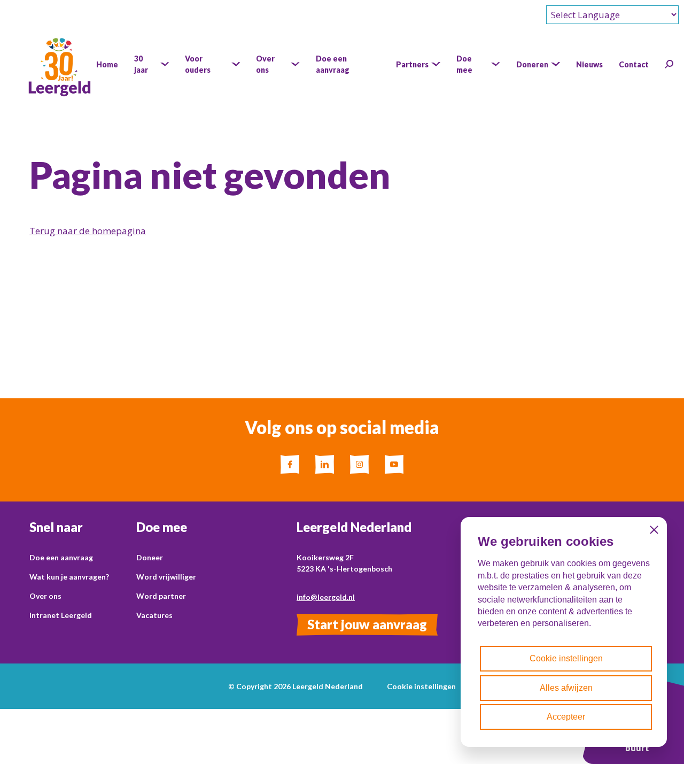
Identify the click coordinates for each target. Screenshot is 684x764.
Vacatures (154, 615)
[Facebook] (290, 464)
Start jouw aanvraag (367, 624)
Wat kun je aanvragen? (69, 576)
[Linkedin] (324, 464)
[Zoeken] (669, 64)
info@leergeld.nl (326, 596)
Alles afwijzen (566, 687)
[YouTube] (394, 464)
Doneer (149, 557)
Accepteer (566, 716)
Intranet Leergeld (60, 615)
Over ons (45, 595)
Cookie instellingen (421, 686)
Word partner (161, 595)
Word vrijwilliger (166, 576)
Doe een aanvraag (61, 557)
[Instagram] (359, 464)
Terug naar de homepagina (87, 231)
